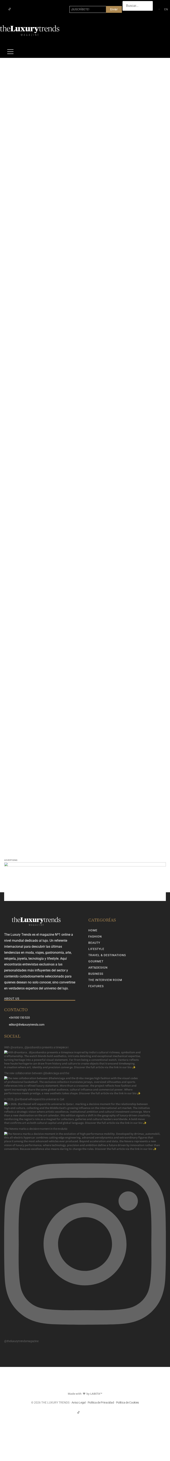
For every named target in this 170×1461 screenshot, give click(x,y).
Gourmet (95, 961)
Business (95, 973)
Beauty (94, 942)
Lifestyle (96, 949)
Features (96, 986)
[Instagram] (16, 9)
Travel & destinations (107, 955)
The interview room (105, 980)
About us (11, 998)
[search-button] (127, 15)
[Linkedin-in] (23, 9)
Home (92, 930)
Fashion (95, 936)
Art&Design (98, 967)
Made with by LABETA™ (85, 1393)
